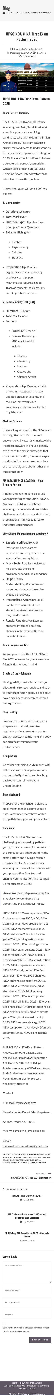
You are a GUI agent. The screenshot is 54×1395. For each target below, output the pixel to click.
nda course (17, 1160)
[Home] (4, 13)
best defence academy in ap (19, 1154)
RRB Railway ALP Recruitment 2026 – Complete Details (27, 1235)
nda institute (28, 1160)
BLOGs (40, 53)
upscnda (42, 1163)
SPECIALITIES (35, 1383)
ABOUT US (23, 1383)
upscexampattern (30, 1163)
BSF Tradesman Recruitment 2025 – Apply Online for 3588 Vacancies (27, 1216)
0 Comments (29, 56)
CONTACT (23, 1389)
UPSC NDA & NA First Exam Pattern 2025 (34, 13)
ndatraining (8, 1163)
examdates (37, 1157)
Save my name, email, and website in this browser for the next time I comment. (26, 1329)
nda (44, 1157)
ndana (37, 1160)
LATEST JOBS (32, 1386)
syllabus (18, 1163)
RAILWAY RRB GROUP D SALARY (27, 1195)
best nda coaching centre (21, 1157)
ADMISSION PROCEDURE (14, 1386)
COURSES (44, 1386)
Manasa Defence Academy (27, 49)
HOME (14, 1383)
